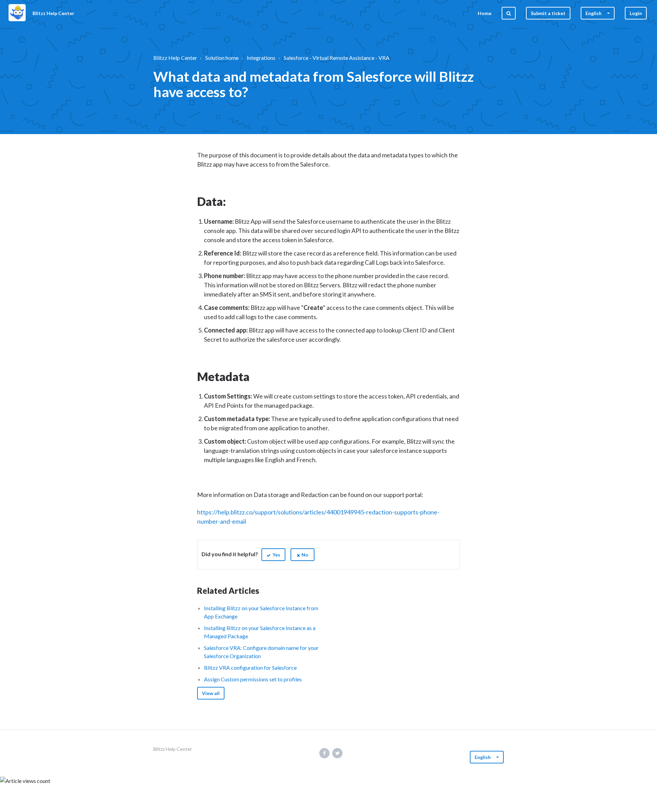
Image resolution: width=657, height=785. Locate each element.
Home (484, 13)
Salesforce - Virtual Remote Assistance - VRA (336, 57)
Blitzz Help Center (175, 57)
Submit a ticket (548, 13)
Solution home (222, 57)
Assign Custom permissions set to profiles (253, 679)
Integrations (261, 57)
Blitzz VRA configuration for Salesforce (250, 667)
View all (211, 693)
